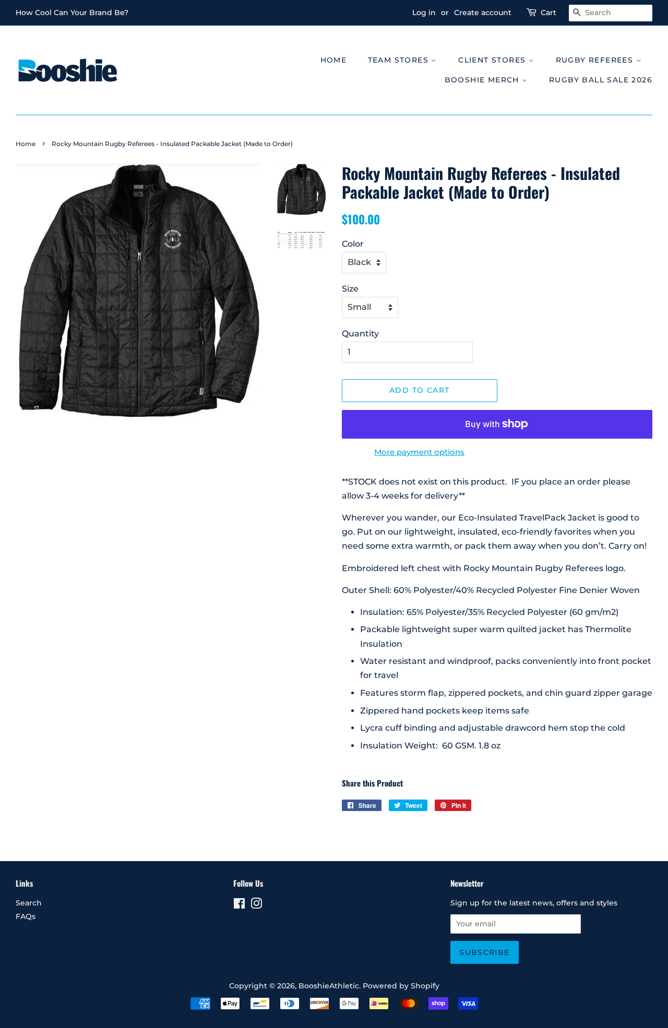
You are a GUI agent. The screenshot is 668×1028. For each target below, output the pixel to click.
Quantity (360, 333)
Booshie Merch (483, 79)
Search (29, 903)
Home (333, 60)
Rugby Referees (596, 60)
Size (350, 289)
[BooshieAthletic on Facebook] (239, 905)
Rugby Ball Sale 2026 (600, 79)
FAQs (25, 916)
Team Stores (400, 60)
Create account (482, 12)
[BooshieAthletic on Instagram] (256, 905)
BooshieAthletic (329, 986)
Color (353, 244)
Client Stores (493, 60)
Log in (424, 12)
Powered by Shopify (401, 986)
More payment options (419, 452)
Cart (548, 12)
